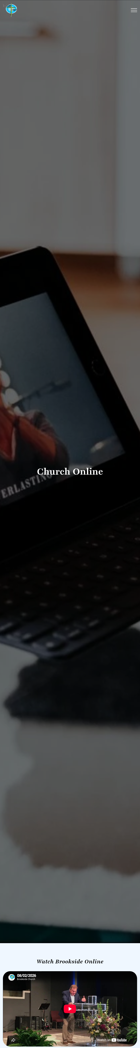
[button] (134, 10)
